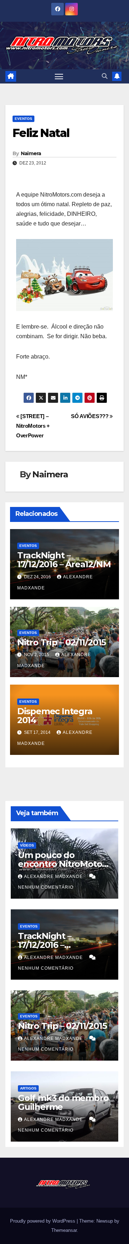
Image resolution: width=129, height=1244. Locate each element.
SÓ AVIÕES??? (90, 416)
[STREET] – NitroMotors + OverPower (33, 425)
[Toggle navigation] (59, 76)
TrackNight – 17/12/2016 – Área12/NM (64, 559)
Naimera (31, 153)
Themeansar (64, 1230)
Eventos (23, 119)
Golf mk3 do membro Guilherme (63, 1102)
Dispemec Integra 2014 (54, 715)
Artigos (28, 1088)
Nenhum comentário (45, 887)
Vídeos (27, 845)
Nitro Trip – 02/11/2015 (61, 642)
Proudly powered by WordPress (43, 1221)
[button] (105, 76)
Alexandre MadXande (54, 876)
